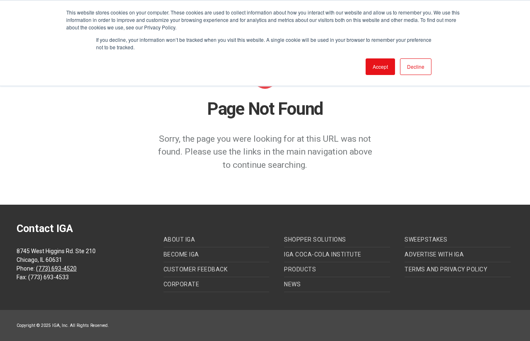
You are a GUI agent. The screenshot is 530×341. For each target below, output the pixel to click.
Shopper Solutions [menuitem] (315, 239)
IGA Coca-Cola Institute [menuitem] (322, 254)
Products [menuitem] (300, 269)
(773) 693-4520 (56, 268)
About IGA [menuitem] (179, 239)
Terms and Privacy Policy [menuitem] (446, 269)
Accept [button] (380, 66)
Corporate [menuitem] (182, 284)
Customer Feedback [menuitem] (196, 269)
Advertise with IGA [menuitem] (434, 254)
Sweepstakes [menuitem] (426, 239)
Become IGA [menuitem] (181, 254)
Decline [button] (415, 66)
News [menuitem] (292, 284)
